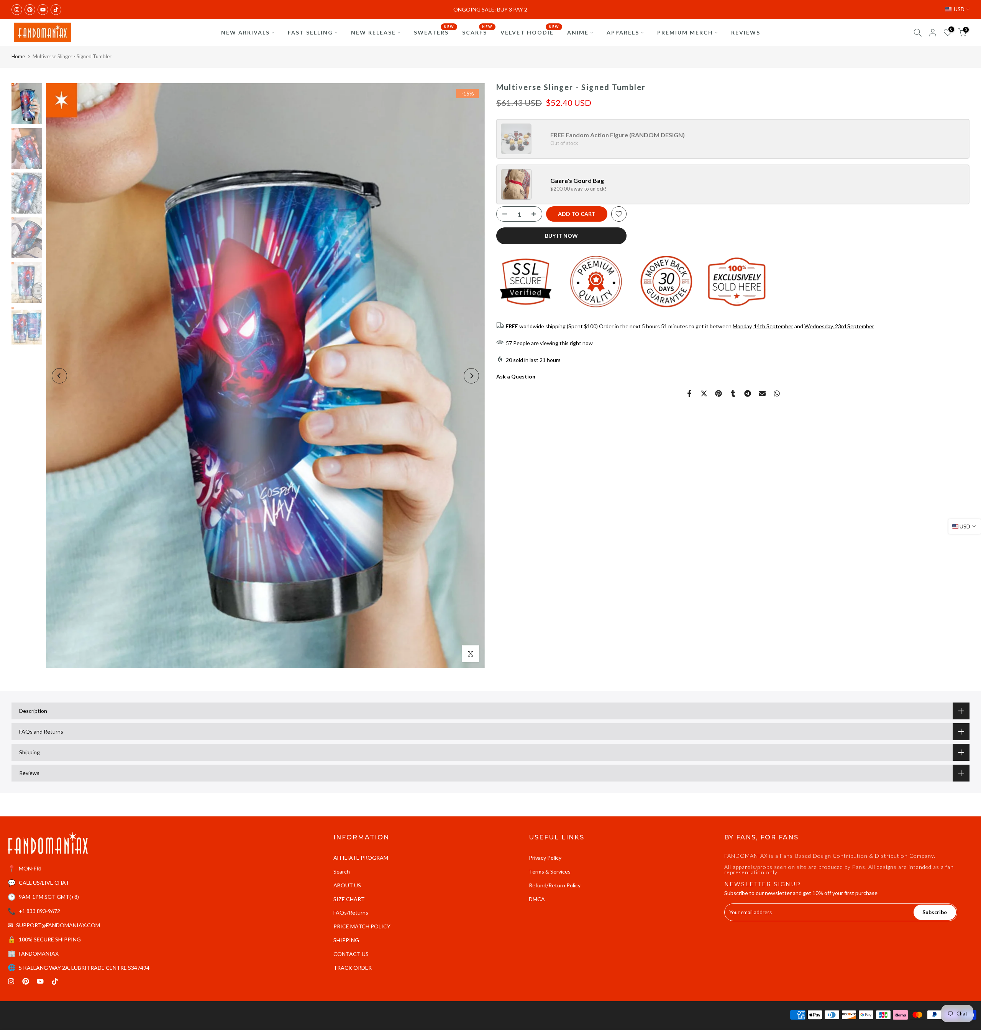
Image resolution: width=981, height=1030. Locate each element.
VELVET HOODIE (529, 32)
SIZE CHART (349, 899)
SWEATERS (434, 32)
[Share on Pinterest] (718, 393)
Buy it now (561, 235)
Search (341, 871)
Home (18, 56)
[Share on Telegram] (747, 393)
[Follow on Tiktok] (56, 9)
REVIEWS (745, 32)
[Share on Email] (762, 393)
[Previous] (59, 375)
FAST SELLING (310, 32)
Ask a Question (515, 376)
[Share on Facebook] (689, 393)
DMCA (537, 899)
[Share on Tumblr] (733, 393)
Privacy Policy (545, 857)
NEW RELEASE (373, 32)
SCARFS (477, 32)
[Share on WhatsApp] (776, 393)
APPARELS (623, 32)
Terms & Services (550, 871)
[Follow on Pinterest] (30, 9)
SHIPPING (346, 940)
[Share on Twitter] (703, 393)
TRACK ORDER (352, 967)
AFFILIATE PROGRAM (360, 857)
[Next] (471, 375)
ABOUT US (347, 885)
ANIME (578, 32)
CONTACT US (351, 954)
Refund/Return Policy (555, 885)
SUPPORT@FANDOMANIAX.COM (58, 925)
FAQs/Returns (350, 912)
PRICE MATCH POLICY (361, 926)
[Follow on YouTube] (43, 9)
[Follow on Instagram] (16, 9)
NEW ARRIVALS (245, 32)
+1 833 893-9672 (39, 911)
